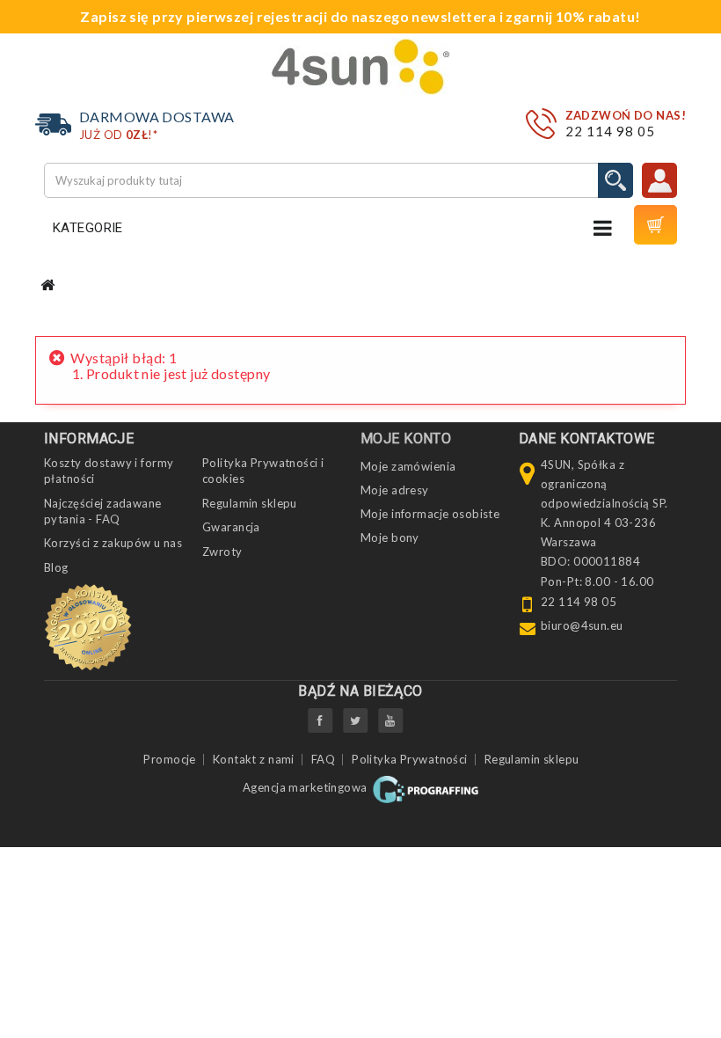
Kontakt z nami (254, 759)
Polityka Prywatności (410, 759)
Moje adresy (394, 490)
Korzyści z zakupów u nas (113, 543)
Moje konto (405, 438)
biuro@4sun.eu (582, 625)
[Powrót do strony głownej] (47, 285)
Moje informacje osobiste (429, 514)
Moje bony (389, 537)
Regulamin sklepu (249, 503)
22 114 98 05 (610, 131)
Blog (56, 567)
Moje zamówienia (407, 466)
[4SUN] (361, 66)
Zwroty (222, 552)
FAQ (323, 759)
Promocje (169, 759)
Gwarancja (231, 527)
